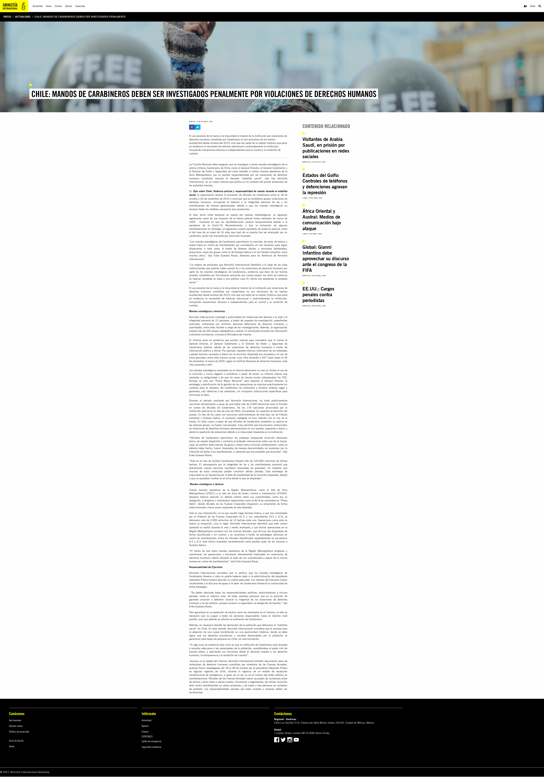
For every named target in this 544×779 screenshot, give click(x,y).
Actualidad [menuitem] (38, 6)
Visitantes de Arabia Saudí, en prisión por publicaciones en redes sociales (325, 147)
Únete (532, 6)
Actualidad (22, 16)
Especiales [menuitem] (80, 6)
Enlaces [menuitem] (58, 6)
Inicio (7, 16)
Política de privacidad (19, 731)
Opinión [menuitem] (68, 6)
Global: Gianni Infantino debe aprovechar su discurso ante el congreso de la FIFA (325, 258)
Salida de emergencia (152, 741)
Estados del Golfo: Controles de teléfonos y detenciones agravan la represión (324, 183)
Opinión (145, 725)
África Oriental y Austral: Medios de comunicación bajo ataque (321, 219)
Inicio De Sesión (16, 740)
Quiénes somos (16, 725)
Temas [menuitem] (49, 6)
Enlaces (145, 731)
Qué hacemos (15, 720)
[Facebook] (276, 739)
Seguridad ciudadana (151, 746)
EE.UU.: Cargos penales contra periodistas (318, 294)
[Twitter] (283, 739)
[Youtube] (296, 739)
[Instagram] (290, 739)
